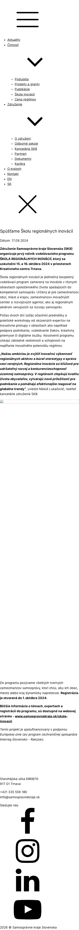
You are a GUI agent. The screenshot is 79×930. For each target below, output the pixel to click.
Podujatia (22, 79)
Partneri (20, 154)
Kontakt (13, 174)
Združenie (14, 104)
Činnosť (13, 45)
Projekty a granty (27, 84)
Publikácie (22, 89)
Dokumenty (23, 159)
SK (9, 184)
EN (9, 179)
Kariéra (20, 164)
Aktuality (13, 40)
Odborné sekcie (26, 143)
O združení (23, 138)
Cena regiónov (25, 99)
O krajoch (14, 169)
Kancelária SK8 (26, 149)
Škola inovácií (25, 94)
